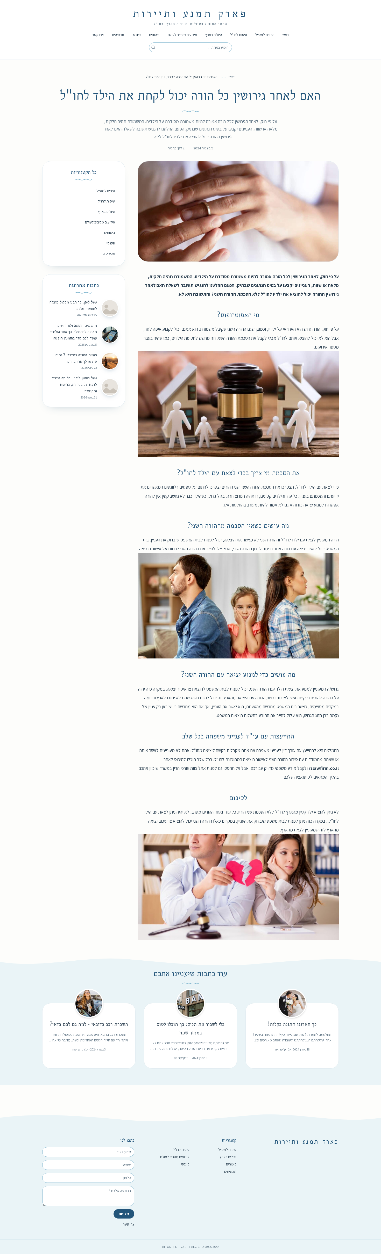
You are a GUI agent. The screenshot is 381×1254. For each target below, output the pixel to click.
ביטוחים (154, 34)
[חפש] (153, 47)
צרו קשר (98, 34)
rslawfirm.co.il (324, 768)
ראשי (285, 34)
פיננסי (136, 34)
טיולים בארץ (213, 34)
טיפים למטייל (264, 34)
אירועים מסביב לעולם (182, 34)
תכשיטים (118, 34)
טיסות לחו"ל (238, 34)
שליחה (124, 1214)
